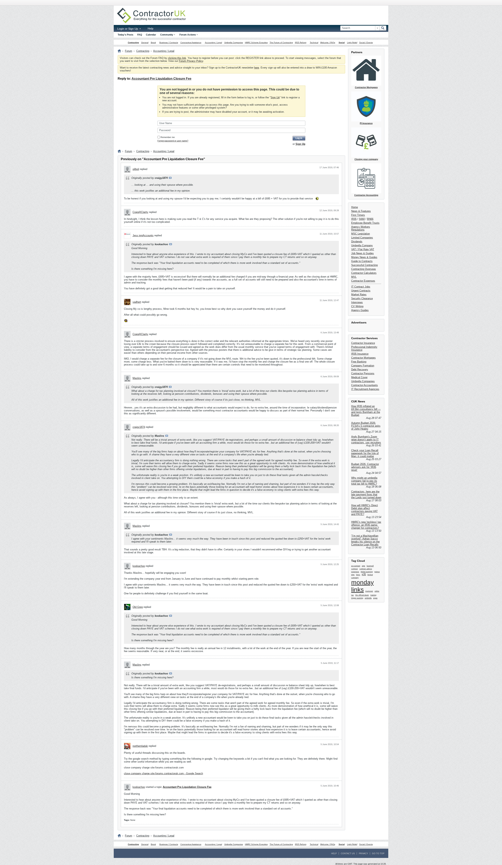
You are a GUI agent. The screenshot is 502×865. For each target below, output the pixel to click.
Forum (128, 50)
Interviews (357, 302)
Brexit (153, 42)
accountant (355, 566)
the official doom (362, 595)
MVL (353, 276)
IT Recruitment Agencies (365, 389)
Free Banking (358, 361)
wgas (375, 598)
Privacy (363, 853)
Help (150, 28)
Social (342, 42)
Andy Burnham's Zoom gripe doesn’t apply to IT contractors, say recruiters (366, 439)
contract (354, 569)
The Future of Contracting (281, 42)
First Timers (358, 215)
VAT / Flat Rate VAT (362, 249)
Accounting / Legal (213, 42)
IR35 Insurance (359, 353)
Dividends (356, 241)
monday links (362, 586)
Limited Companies (362, 237)
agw (363, 566)
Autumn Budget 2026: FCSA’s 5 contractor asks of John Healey (365, 425)
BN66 (370, 218)
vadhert (137, 302)
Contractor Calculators (363, 272)
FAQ (139, 34)
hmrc (358, 575)
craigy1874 (139, 427)
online (377, 591)
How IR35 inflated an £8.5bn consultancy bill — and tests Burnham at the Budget (366, 411)
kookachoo (139, 565)
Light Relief (352, 42)
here (256, 67)
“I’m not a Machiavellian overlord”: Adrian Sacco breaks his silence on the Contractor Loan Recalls (365, 540)
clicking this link (177, 58)
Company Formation (362, 365)
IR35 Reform (300, 42)
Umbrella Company (362, 245)
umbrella (368, 598)
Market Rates (358, 294)
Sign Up (275, 97)
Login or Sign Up (128, 28)
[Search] (382, 28)
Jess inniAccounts (143, 235)
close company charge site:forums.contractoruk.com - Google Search (163, 773)
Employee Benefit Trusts (365, 222)
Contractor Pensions (362, 373)
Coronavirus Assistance (190, 42)
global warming (367, 572)
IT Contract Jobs (360, 286)
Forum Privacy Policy (191, 60)
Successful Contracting (364, 265)
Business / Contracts (168, 42)
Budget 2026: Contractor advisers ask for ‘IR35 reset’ (365, 467)
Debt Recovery (359, 369)
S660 (362, 218)
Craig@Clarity (140, 212)
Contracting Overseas (363, 269)
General (144, 42)
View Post (170, 178)
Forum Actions (187, 34)
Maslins (137, 378)
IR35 (353, 218)
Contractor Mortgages (363, 357)
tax (352, 595)
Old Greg (138, 607)
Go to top (378, 853)
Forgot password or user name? (172, 141)
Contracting (133, 42)
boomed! (370, 566)
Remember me (168, 137)
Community (166, 34)
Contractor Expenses (363, 280)
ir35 (364, 574)
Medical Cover (359, 377)
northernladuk (140, 745)
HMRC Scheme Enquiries (256, 42)
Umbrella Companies (233, 42)
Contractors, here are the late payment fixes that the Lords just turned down (366, 494)
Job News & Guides (362, 253)
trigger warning (357, 598)
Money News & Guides (364, 257)
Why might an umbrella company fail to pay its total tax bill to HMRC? (364, 480)
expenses (355, 572)
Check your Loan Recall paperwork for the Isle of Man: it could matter (365, 453)
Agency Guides (360, 310)
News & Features (361, 211)
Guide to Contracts (362, 261)
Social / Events (366, 42)
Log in (299, 138)
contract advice (365, 569)
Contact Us (348, 853)
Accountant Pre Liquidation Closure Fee (161, 78)
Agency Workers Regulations (360, 228)
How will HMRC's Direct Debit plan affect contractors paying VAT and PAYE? (364, 510)
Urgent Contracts (360, 290)
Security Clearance (362, 298)
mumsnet (369, 591)
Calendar (151, 34)
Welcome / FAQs (327, 42)
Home (354, 207)
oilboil (136, 169)
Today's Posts (125, 34)
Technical (314, 42)
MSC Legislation (360, 233)
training (373, 595)
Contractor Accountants (364, 385)
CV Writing (357, 306)
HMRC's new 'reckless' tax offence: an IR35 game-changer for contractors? (366, 525)
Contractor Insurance (363, 343)
